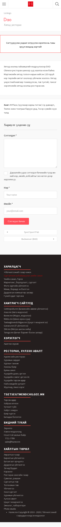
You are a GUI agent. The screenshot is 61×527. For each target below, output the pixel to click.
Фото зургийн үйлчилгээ (16, 285)
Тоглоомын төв (11, 485)
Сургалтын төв (11, 481)
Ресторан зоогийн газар (16, 474)
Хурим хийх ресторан (14, 356)
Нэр (7, 187)
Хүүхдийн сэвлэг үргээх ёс (17, 377)
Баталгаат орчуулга (13, 461)
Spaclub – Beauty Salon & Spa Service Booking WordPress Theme (18, 526)
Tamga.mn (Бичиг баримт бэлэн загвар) (23, 332)
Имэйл (8, 203)
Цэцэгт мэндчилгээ (13, 502)
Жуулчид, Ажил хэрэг (14, 387)
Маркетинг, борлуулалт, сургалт (20, 282)
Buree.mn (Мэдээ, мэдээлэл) (17, 315)
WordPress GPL (4, 526)
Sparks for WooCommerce (45, 526)
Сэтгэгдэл (10, 135)
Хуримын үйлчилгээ (13, 495)
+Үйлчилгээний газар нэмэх (17, 272)
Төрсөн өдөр (10, 400)
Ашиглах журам (11, 343)
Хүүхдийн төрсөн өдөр (15, 380)
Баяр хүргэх (9, 413)
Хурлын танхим (11, 363)
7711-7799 (10, 438)
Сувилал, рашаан (12, 478)
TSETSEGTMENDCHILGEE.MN (24, 394)
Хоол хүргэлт (10, 491)
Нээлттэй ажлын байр (15, 435)
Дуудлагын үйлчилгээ (14, 464)
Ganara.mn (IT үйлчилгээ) (16, 325)
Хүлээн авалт (10, 498)
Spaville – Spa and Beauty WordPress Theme (30, 526)
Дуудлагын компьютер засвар (18, 292)
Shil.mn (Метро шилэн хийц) (17, 329)
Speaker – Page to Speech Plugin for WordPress (37, 526)
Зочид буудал (10, 468)
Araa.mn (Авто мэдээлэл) (15, 312)
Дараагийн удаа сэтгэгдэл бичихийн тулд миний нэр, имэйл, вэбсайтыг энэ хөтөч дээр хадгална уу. (30, 176)
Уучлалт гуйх (10, 406)
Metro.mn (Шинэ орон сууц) (17, 318)
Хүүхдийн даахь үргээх (15, 373)
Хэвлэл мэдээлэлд (12, 431)
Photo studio (10, 508)
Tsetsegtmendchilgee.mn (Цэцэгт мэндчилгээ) (26, 322)
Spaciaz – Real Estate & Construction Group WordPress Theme (9, 526)
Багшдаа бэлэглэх (12, 416)
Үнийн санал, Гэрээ (13, 279)
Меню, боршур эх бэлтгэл (16, 289)
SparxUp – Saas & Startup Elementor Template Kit (51, 526)
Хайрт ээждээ (11, 410)
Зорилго (8, 428)
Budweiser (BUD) (29, 239)
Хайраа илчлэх (11, 403)
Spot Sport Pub (31, 232)
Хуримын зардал (12, 360)
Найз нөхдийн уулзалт (14, 383)
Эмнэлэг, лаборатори (15, 505)
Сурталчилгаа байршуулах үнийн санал (23, 275)
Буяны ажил (9, 370)
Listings (7, 13)
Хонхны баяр (10, 366)
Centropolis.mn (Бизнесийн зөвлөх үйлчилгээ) (26, 308)
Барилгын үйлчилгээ (14, 458)
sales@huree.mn (12, 441)
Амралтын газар (12, 454)
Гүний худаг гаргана (14, 295)
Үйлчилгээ (9, 488)
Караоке (8, 471)
